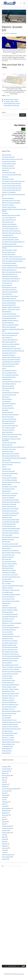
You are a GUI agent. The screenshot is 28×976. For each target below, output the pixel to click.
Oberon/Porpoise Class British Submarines (13, 350)
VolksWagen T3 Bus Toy (8, 698)
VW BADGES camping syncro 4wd (11, 636)
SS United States (6, 401)
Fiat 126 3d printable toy (8, 596)
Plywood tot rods (6, 828)
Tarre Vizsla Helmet (7, 535)
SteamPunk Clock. (6, 715)
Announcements (6, 768)
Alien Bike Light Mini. (7, 731)
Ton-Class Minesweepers (8, 254)
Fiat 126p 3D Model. (7, 678)
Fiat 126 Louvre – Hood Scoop (10, 493)
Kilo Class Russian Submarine (10, 265)
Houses (4, 797)
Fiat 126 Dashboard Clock (8, 526)
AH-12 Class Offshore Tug (9, 217)
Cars (3, 782)
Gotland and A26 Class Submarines (11, 462)
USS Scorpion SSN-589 (8, 388)
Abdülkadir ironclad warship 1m (10, 320)
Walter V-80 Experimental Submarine (11, 272)
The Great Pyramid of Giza (9, 394)
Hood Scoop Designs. (7, 612)
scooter (12, 101)
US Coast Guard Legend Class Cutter (12, 188)
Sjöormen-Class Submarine (9, 207)
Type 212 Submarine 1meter (9, 372)
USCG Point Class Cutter (8, 168)
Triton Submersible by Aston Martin (11, 348)
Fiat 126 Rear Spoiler (7, 592)
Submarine (5, 848)
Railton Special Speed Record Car (11, 455)
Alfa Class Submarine (7, 412)
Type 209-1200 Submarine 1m (10, 339)
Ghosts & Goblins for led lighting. (10, 537)
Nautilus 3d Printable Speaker (10, 473)
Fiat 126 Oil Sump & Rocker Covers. (11, 577)
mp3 (3, 817)
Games (4, 793)
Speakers (4, 846)
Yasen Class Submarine (8, 497)
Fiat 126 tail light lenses (8, 555)
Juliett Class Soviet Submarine (10, 291)
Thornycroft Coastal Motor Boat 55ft (11, 185)
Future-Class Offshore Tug (9, 219)
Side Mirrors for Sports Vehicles (10, 508)
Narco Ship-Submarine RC (9, 305)
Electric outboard (6, 548)
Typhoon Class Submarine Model (10, 519)
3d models (5, 766)
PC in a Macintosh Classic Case (10, 375)
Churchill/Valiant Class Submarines (11, 361)
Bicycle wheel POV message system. (11, 728)
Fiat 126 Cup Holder (7, 632)
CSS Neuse (5, 213)
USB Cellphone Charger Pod (9, 515)
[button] (20, 3)
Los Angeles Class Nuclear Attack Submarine (14, 258)
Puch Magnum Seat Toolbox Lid (10, 654)
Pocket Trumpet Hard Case (9, 506)
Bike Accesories (6, 775)
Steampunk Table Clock (8, 700)
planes (3, 824)
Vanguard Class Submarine (9, 495)
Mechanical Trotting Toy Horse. (10, 695)
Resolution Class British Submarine (11, 359)
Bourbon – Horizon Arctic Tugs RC (11, 309)
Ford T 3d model (6, 583)
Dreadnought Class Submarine (10, 276)
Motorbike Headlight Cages (9, 645)
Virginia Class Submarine (8, 355)
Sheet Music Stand (7, 517)
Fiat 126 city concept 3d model (10, 544)
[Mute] (20, 966)
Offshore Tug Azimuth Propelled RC (11, 202)
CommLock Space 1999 (8, 366)
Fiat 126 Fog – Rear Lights (8, 449)
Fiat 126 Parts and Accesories (10, 788)
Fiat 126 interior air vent (8, 599)
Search (4, 112)
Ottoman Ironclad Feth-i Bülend (10, 325)
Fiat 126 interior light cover (9, 629)
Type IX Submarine (7, 399)
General (4, 795)
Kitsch (3, 804)
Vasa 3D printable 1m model (9, 250)
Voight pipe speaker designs (9, 607)
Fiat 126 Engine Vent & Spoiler (10, 647)
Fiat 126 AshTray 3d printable (9, 640)
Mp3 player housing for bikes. (9, 733)
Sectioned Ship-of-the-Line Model (11, 215)
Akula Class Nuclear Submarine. (10, 530)
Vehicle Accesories (7, 854)
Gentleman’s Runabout (8, 166)
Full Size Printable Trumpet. (9, 687)
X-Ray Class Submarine (8, 430)
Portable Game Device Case (9, 511)
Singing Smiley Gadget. (8, 739)
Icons (3, 799)
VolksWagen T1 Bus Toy (8, 709)
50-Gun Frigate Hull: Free (8, 252)
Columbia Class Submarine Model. (11, 528)
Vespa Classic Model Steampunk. (10, 684)
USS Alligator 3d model (8, 581)
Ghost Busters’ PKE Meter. (9, 572)
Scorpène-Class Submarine (9, 224)
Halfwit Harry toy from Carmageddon (11, 623)
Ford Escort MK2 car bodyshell (10, 673)
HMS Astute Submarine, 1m (9, 342)
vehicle (16, 101)
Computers (5, 784)
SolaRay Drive (5, 170)
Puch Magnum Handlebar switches (11, 594)
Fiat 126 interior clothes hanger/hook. (11, 656)
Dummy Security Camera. (8, 680)
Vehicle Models (6, 857)
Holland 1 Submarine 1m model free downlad (14, 267)
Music (3, 819)
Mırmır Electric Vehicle (7, 451)
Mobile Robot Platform (8, 568)
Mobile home (5, 810)
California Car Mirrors (7, 588)
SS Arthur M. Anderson (8, 205)
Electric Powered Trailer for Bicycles (11, 552)
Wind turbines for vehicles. (9, 570)
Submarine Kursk (6, 469)
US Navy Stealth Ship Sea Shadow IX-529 (13, 300)
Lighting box (5, 605)
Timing (3, 850)
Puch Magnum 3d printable (9, 504)
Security (4, 839)
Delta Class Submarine (8, 386)
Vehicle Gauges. (6, 603)
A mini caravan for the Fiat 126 (10, 574)
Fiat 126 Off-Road (6, 475)
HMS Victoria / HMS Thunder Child (11, 230)
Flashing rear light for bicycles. (10, 724)
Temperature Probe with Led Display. (11, 722)
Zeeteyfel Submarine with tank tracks (12, 434)
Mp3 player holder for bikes (9, 713)
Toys (3, 852)
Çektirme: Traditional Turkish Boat (11, 307)
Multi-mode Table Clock (8, 691)
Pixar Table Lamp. (6, 559)
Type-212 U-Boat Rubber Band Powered (12, 585)
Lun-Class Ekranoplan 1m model (10, 239)
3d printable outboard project (9, 643)
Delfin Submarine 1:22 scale (9, 287)
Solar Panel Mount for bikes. (9, 706)
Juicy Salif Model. (6, 717)
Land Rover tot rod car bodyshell (10, 669)
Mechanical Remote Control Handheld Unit (13, 447)
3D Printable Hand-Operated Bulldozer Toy (13, 241)
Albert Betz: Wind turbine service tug (11, 233)
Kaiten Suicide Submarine (8, 377)
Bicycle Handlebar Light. (8, 744)
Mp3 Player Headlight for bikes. (10, 704)
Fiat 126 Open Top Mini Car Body (10, 513)
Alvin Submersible (6, 379)
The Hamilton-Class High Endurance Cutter (13, 181)
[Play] (3, 966)
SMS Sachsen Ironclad (8, 179)
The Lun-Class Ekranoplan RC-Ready (11, 174)
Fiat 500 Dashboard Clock (9, 524)
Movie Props (5, 815)
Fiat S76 (4, 466)
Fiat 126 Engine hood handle (9, 477)
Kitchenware (5, 802)
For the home (5, 790)
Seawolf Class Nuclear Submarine (11, 502)
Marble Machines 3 (7, 748)
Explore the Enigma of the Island (10, 364)
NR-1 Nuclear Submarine (8, 427)
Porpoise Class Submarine (9, 346)
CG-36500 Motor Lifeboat (9, 163)
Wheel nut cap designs (8, 625)
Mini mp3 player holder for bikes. (10, 693)
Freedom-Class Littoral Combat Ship (11, 183)
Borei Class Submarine (8, 416)
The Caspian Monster (7, 235)
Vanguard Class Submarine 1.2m (10, 280)
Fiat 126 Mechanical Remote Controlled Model (14, 458)
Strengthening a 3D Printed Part (10, 550)
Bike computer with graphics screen (11, 711)
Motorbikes (5, 813)
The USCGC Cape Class (8, 157)
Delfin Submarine (6, 491)
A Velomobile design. (7, 746)
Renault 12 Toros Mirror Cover (9, 649)
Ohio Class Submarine (8, 322)
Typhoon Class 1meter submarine (10, 344)
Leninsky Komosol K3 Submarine (10, 392)
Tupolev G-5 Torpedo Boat (9, 192)
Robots (4, 837)
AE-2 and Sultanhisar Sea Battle (10, 333)
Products (4, 830)
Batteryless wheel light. (8, 566)
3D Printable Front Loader (9, 172)
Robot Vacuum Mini (7, 444)
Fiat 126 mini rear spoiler (8, 471)
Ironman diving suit (7, 285)
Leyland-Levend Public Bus (9, 419)
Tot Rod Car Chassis (7, 676)
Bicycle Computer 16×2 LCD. (9, 720)
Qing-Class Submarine (8, 198)
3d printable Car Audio (8, 618)
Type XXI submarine (7, 405)
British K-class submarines (9, 327)
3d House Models (6, 579)
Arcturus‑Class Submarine (9, 161)
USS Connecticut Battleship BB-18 (11, 278)
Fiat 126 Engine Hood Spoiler (9, 480)
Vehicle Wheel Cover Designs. (11, 105)
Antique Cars (5, 771)
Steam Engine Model (7, 432)
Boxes (3, 779)
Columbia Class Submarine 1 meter (11, 357)
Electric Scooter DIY (7, 662)
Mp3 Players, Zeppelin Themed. (10, 689)
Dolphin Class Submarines (9, 403)
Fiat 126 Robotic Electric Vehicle (10, 499)
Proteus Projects (6, 832)
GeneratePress (20, 974)
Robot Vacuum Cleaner (8, 539)
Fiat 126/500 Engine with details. (10, 522)
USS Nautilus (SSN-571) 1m (9, 353)
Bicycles (4, 773)
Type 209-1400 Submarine (9, 442)
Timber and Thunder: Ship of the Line (12, 256)
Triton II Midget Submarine (9, 383)
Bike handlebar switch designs (10, 651)
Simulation (4, 843)
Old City (4, 368)
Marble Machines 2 (7, 750)
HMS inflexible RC (6, 311)
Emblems (4, 786)
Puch (3, 835)
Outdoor (4, 821)
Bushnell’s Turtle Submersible (9, 436)
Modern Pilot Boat (6, 155)
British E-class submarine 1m (9, 335)
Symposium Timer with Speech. (10, 726)
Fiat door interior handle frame (10, 425)
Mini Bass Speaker (7, 484)
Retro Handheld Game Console (12, 103)
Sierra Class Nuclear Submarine (10, 414)
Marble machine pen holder (9, 298)
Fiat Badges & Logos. (7, 638)
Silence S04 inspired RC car (9, 269)
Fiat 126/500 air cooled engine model (11, 546)
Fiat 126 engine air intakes (9, 561)
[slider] (23, 966)
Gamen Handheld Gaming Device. (11, 742)
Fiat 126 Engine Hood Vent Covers (11, 482)
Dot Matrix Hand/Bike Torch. (9, 702)
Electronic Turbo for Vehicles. (9, 563)
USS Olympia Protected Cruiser (10, 228)
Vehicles (16, 99)
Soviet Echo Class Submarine (9, 237)
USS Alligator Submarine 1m (9, 289)
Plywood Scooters (8, 99)
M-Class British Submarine (9, 314)
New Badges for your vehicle (9, 486)
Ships (3, 841)
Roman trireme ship (7, 294)
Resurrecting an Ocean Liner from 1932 (12, 159)
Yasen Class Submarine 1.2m (9, 274)
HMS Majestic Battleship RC (9, 318)
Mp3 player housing (7, 621)
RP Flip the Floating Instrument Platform (12, 261)
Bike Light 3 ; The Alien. (8, 737)
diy (4, 101)
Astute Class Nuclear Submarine (10, 533)
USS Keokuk (5, 177)
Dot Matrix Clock (6, 541)
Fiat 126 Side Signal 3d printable (10, 627)
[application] (14, 966)
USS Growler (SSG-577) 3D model (11, 200)
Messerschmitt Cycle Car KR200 (10, 453)
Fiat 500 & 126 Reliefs (7, 634)
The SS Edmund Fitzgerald (9, 263)
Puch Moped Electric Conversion (10, 658)
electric (8, 101)
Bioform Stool (5, 397)
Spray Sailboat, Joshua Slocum (10, 296)
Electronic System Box (8, 557)
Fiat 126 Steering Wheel (8, 488)
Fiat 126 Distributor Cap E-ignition (11, 601)
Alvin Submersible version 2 (9, 370)
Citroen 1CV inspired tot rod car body (11, 667)
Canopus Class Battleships (9, 302)
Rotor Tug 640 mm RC (8, 222)
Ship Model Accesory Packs (9, 244)
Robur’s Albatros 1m (7, 337)
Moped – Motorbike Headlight (10, 610)
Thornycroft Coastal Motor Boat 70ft (11, 190)
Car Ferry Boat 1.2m (7, 283)
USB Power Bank (6, 460)
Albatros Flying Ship (7, 464)
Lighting (4, 806)
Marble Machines (6, 753)
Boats (3, 777)
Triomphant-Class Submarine (9, 226)
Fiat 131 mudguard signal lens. (10, 614)
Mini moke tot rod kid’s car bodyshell (11, 671)
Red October (5, 410)
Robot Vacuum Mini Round (9, 421)
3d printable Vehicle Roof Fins (10, 616)
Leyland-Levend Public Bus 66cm (11, 316)
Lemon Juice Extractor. (8, 735)
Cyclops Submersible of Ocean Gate (11, 381)
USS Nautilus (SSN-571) (8, 423)
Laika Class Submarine (8, 408)
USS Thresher (5, 390)
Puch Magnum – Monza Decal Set (11, 590)
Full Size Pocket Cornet (8, 682)
